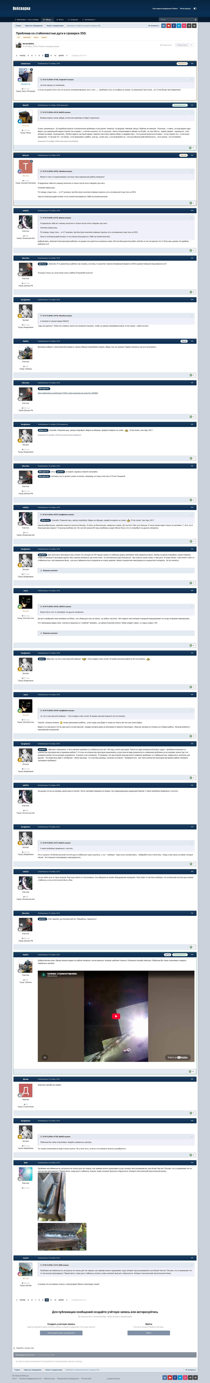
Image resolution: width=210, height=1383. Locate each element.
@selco (42, 659)
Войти (148, 1333)
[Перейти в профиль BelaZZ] (25, 116)
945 (26, 236)
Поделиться (167, 45)
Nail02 (31, 44)
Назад (22, 55)
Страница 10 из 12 (79, 55)
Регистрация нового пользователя (61, 1333)
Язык (14, 1378)
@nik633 (60, 472)
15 (26, 1104)
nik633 (26, 211)
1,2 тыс (26, 1188)
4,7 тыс (26, 89)
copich (26, 1258)
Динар (25, 1079)
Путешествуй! (86, 1378)
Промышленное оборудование (68, 1378)
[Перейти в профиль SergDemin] (25, 311)
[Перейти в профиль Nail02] (18, 45)
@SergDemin (44, 388)
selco (25, 591)
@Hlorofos (43, 430)
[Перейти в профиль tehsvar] (25, 166)
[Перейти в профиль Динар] (25, 1090)
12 (55, 55)
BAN (25, 1163)
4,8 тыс (26, 283)
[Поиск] (196, 20)
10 (47, 55)
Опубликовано (49, 63)
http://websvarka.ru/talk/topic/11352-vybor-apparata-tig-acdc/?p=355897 (68, 393)
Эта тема (187, 19)
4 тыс (26, 180)
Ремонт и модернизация (49, 46)
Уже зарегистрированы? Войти (165, 8)
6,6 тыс (26, 1283)
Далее (61, 55)
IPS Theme (16, 1376)
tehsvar (25, 155)
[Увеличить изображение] (126, 430)
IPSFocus (25, 1376)
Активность (90, 20)
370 (26, 366)
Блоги (61, 20)
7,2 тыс (26, 325)
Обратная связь (49, 1378)
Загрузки (74, 20)
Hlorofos (25, 258)
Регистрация (185, 8)
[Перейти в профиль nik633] (25, 222)
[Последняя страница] (67, 55)
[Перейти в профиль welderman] (25, 75)
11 (51, 55)
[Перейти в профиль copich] (25, 1269)
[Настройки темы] (195, 8)
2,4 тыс (26, 130)
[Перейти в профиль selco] (25, 602)
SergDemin (25, 300)
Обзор (48, 20)
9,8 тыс (26, 616)
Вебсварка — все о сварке (28, 20)
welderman (25, 64)
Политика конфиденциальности (30, 1378)
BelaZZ (26, 105)
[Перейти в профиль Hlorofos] (25, 269)
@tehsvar (42, 264)
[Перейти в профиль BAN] (25, 1174)
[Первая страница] (16, 55)
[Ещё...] (192, 63)
